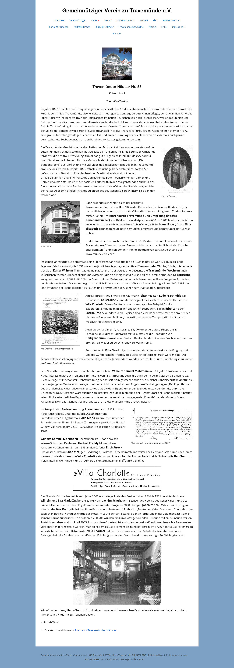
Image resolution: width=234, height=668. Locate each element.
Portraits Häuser (171, 20)
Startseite (59, 20)
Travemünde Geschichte (131, 26)
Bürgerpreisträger (104, 26)
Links (164, 26)
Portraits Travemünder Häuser (95, 630)
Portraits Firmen (82, 26)
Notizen (144, 20)
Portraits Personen (58, 26)
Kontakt (117, 33)
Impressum (177, 26)
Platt (155, 20)
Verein (94, 20)
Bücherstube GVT (126, 20)
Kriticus (152, 26)
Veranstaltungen (77, 20)
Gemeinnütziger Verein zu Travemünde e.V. (117, 10)
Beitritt (107, 20)
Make (96, 659)
